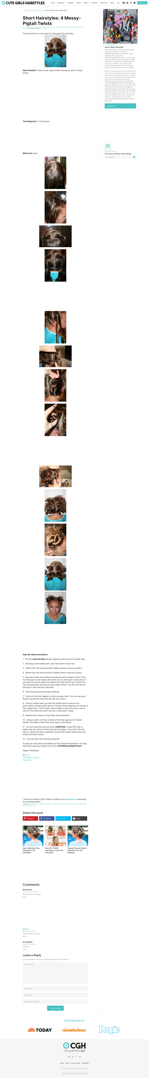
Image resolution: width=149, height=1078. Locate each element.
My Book (95, 3)
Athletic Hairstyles (36, 27)
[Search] (118, 3)
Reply (24, 897)
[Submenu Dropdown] (64, 2)
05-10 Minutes (26, 27)
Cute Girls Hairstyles (23, 3)
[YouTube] (124, 2)
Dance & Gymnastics (46, 27)
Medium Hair (64, 27)
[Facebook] (131, 2)
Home (53, 3)
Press (67, 1063)
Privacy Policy (75, 1063)
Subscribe (142, 3)
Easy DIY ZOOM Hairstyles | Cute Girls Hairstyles (54, 850)
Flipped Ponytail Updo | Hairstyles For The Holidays (77, 850)
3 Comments (43, 28)
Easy (54, 27)
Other (36, 10)
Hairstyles (60, 3)
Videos (78, 3)
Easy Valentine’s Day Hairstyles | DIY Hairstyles (31, 850)
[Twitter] (135, 2)
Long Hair (42, 10)
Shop (112, 3)
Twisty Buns (75, 27)
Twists (70, 27)
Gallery (86, 3)
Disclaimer (85, 1063)
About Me (103, 3)
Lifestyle (70, 3)
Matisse (26, 929)
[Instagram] (127, 2)
